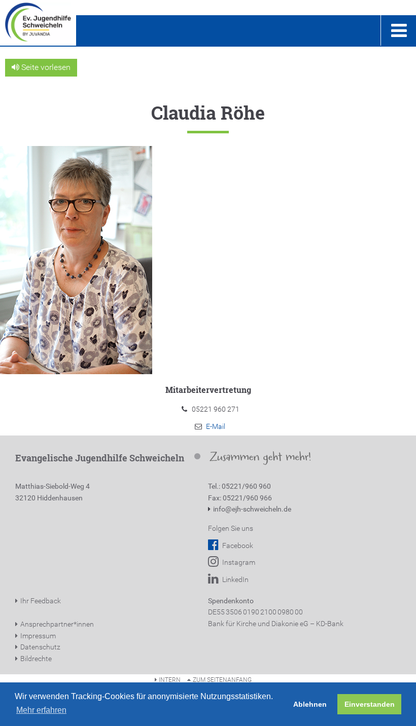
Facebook (237, 545)
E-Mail (215, 426)
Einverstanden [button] (369, 704)
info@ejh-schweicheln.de (252, 509)
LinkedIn (235, 579)
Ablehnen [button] (310, 704)
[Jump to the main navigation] (398, 30)
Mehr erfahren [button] (41, 710)
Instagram (238, 562)
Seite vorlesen (45, 67)
